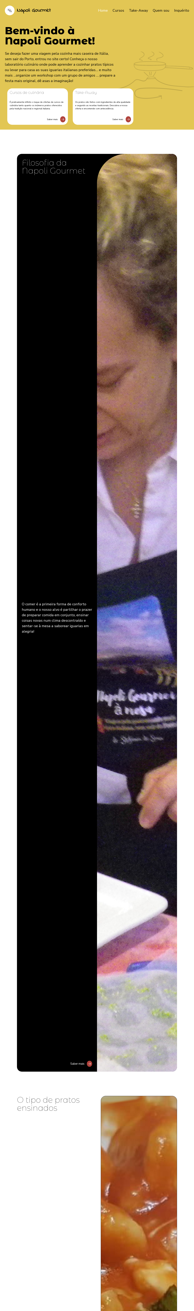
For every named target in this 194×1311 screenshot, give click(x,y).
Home (103, 10)
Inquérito (181, 10)
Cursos (118, 10)
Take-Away (138, 10)
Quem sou (161, 10)
